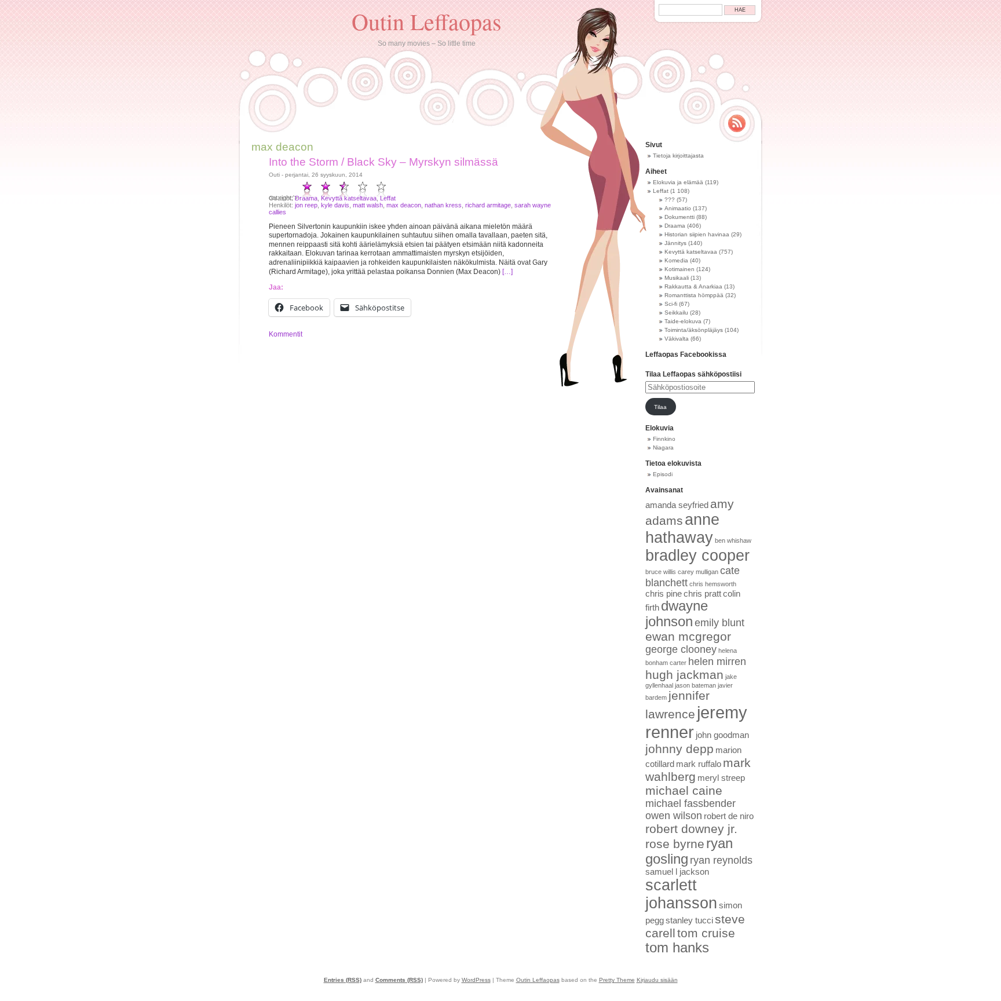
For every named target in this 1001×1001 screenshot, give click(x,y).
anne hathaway (682, 528)
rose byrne (674, 843)
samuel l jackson (677, 871)
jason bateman (695, 685)
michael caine (683, 790)
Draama (306, 198)
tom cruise (706, 933)
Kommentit (285, 334)
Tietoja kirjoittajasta (678, 155)
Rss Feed (737, 123)
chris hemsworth (712, 583)
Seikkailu (676, 312)
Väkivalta (676, 338)
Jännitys (675, 243)
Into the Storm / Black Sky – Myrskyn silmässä (383, 162)
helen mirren (717, 661)
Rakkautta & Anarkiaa (693, 286)
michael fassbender (690, 803)
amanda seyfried (676, 505)
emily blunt (719, 623)
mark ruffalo (698, 764)
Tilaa (660, 407)
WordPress (476, 980)
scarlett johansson (681, 894)
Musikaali (676, 278)
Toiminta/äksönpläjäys (693, 330)
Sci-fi (670, 304)
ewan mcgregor (688, 636)
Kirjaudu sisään (657, 980)
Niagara (663, 447)
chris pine (663, 593)
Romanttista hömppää (694, 295)
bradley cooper (697, 555)
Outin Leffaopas (427, 21)
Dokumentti (679, 217)
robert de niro (729, 816)
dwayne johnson (676, 613)
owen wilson (673, 815)
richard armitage (488, 205)
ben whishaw (733, 540)
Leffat (388, 198)
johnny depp (679, 748)
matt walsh (368, 205)
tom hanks (677, 947)
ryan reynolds (721, 860)
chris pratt (702, 593)
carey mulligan (698, 571)
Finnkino (664, 439)
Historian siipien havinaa (696, 234)
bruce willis (660, 571)
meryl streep (721, 778)
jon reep (306, 205)
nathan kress (443, 205)
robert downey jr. (691, 828)
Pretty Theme (617, 980)
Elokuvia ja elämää (678, 182)
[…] (507, 272)
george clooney (681, 649)
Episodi (663, 474)
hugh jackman (684, 674)
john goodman (722, 735)
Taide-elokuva (683, 321)
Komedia (676, 260)
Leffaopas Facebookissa (685, 354)
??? (669, 199)
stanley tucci (689, 920)
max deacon (403, 205)
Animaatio (677, 208)
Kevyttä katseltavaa (349, 198)
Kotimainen (679, 269)
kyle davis (335, 205)
